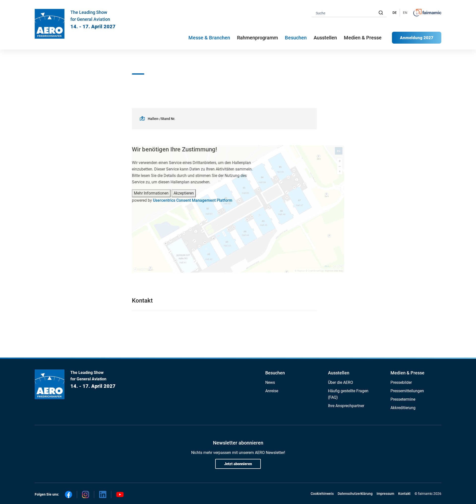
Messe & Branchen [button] (209, 38)
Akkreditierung (403, 407)
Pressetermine (402, 399)
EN (405, 13)
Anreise (271, 391)
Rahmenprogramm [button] (257, 38)
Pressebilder (401, 382)
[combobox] (349, 12)
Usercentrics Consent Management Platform (192, 200)
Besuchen (275, 372)
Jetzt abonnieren (238, 464)
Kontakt (404, 494)
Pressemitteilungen (407, 391)
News (270, 382)
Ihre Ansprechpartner (346, 405)
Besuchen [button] (296, 38)
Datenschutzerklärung (355, 494)
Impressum (385, 494)
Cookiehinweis (322, 494)
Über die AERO (340, 382)
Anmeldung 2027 (416, 37)
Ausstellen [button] (325, 38)
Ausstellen (338, 372)
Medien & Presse (363, 38)
